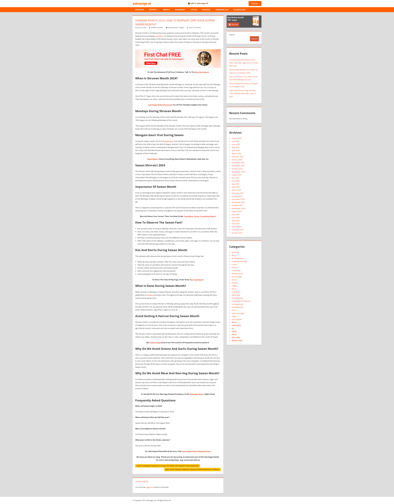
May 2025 (236, 184)
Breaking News (173, 27)
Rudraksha (236, 292)
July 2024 (235, 214)
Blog (233, 255)
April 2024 (236, 223)
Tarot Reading (237, 298)
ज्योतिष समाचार (236, 325)
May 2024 (236, 220)
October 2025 (237, 169)
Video (234, 316)
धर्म (233, 328)
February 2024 (237, 230)
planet (234, 280)
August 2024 (237, 211)
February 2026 (237, 156)
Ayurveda (235, 252)
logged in (149, 487)
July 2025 (235, 178)
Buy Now (234, 24)
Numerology (180, 9)
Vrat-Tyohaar (237, 319)
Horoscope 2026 (221, 9)
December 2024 (238, 199)
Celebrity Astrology (239, 261)
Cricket (234, 264)
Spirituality (236, 295)
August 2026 (237, 138)
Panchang (206, 9)
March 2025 (236, 190)
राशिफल (234, 331)
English (254, 3)
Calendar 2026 (239, 9)
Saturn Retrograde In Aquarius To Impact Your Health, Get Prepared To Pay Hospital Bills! (168, 466)
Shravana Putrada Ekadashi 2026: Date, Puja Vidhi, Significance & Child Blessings (243, 63)
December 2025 (238, 162)
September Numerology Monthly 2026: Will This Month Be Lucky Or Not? (242, 93)
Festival (193, 9)
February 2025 (237, 193)
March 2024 (236, 226)
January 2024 (237, 233)
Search (232, 34)
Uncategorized (237, 304)
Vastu (234, 310)
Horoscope (139, 9)
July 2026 (235, 141)
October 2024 (237, 205)
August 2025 (237, 175)
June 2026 (236, 144)
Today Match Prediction (241, 301)
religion (181, 27)
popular (235, 283)
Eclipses (235, 267)
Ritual (234, 289)
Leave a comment (195, 27)
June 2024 (236, 217)
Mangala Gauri (168, 141)
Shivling (150, 295)
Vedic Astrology (238, 313)
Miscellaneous (237, 273)
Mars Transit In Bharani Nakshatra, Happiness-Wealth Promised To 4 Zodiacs (191, 469)
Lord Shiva (159, 36)
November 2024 (238, 202)
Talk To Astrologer (198, 3)
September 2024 (238, 208)
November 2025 (238, 165)
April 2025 (236, 187)
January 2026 (237, 159)
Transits (166, 9)
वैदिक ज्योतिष (236, 337)
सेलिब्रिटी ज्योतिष (237, 341)
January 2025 (237, 196)
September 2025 (238, 172)
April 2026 (236, 150)
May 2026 (236, 147)
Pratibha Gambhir (157, 27)
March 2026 (236, 153)
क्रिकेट (234, 322)
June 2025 (236, 181)
